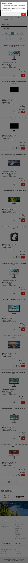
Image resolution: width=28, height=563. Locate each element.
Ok (23, 14)
